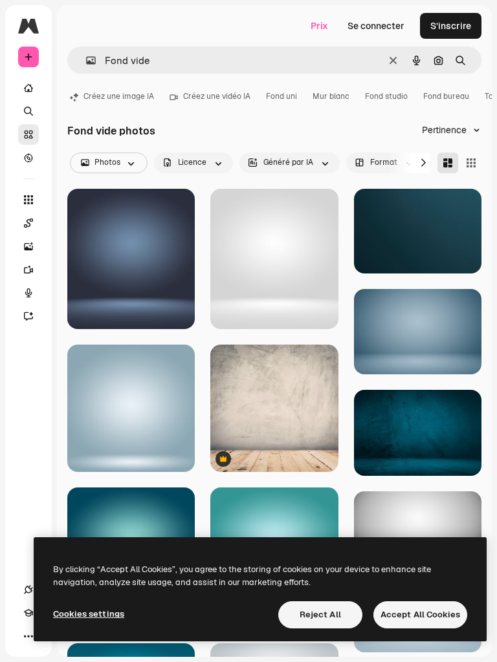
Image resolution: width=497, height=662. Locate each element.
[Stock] (28, 134)
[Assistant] (28, 316)
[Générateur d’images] (28, 246)
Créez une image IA (118, 96)
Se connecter (376, 26)
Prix (319, 26)
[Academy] (28, 613)
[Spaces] (28, 223)
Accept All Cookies (420, 614)
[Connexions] (28, 589)
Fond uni (281, 96)
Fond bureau (446, 96)
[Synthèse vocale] (28, 293)
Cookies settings (88, 613)
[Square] (471, 163)
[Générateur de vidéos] (28, 269)
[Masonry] (447, 163)
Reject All (320, 614)
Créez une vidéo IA (216, 96)
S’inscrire (450, 26)
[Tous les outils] (28, 199)
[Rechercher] (28, 111)
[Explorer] (28, 157)
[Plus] (28, 636)
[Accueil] (28, 88)
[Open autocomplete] (86, 60)
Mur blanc (331, 96)
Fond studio (386, 96)
